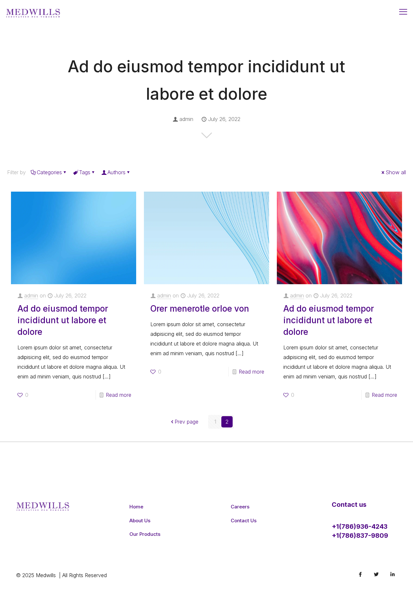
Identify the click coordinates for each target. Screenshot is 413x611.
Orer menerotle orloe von (199, 309)
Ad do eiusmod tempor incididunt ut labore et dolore (62, 320)
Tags (84, 172)
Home (136, 507)
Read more (118, 395)
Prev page (186, 421)
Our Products (144, 534)
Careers (240, 507)
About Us (139, 520)
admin (186, 119)
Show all (396, 172)
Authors (116, 172)
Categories (49, 172)
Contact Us (244, 520)
